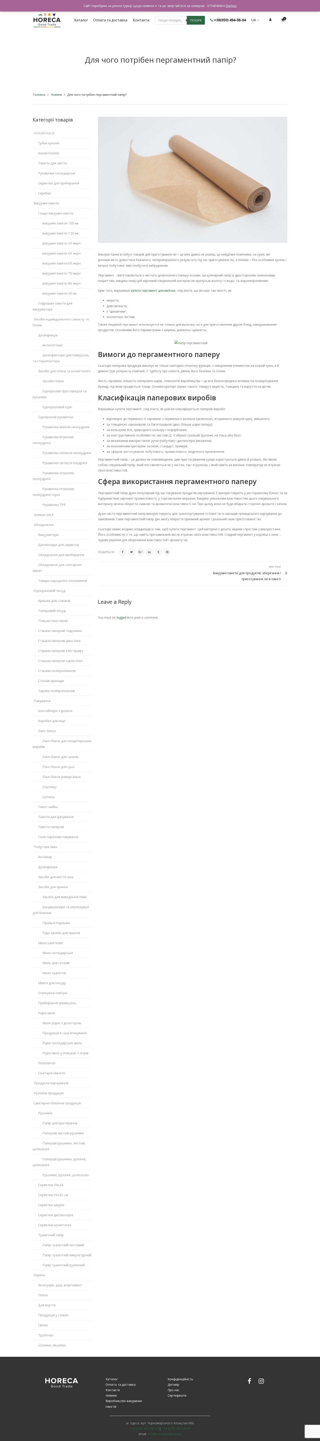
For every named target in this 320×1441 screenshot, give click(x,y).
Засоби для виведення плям (64, 897)
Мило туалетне (54, 973)
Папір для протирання (59, 1123)
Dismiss (231, 6)
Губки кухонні (48, 143)
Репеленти (46, 1063)
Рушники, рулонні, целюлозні (65, 1175)
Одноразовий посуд (50, 590)
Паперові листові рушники (63, 1133)
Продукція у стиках (53, 1315)
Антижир (45, 857)
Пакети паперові (51, 827)
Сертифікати (177, 1395)
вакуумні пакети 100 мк (60, 223)
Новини (56, 95)
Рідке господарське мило (62, 1043)
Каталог (112, 1379)
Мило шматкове (50, 943)
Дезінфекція (47, 335)
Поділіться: (106, 552)
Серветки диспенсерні (55, 1215)
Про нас (173, 1390)
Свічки (43, 1325)
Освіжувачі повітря (52, 993)
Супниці (48, 797)
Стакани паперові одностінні (60, 660)
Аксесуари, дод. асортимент (60, 1285)
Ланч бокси (47, 731)
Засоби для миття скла (55, 877)
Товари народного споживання (62, 580)
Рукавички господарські (56, 173)
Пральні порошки (56, 923)
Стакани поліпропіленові (57, 670)
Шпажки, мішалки (52, 1345)
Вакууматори (48, 534)
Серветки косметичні (54, 1225)
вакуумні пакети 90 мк (59, 293)
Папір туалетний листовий (63, 1245)
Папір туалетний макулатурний (66, 1255)
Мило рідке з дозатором (61, 1023)
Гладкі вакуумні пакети (55, 213)
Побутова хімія (45, 847)
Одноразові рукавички (55, 417)
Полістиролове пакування (58, 837)
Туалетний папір (51, 1235)
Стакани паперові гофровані (60, 630)
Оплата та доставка (121, 1384)
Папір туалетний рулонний (63, 1265)
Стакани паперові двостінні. (59, 640)
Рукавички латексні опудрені (64, 463)
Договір (173, 1384)
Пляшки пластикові (53, 620)
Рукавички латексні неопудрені (66, 453)
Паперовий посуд (52, 610)
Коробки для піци (51, 721)
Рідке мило (46, 1013)
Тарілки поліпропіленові (56, 691)
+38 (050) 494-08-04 (144, 1428)
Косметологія (48, 153)
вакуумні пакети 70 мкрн (61, 273)
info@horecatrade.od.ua (165, 1434)
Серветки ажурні (51, 1205)
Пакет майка (48, 807)
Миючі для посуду (52, 983)
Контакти (113, 1390)
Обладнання (43, 524)
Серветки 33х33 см (53, 1195)
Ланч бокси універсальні (61, 776)
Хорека (39, 1275)
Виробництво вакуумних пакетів (124, 1403)
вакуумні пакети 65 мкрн (61, 263)
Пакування (42, 701)
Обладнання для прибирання (61, 554)
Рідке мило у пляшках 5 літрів (65, 1053)
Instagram (261, 1381)
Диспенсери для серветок (58, 544)
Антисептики (52, 345)
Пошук (196, 20)
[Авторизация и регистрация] (270, 19)
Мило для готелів (55, 963)
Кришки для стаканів (54, 600)
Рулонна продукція (49, 1093)
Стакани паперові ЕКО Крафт (60, 650)
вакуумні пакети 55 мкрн (61, 243)
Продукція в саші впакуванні (64, 1033)
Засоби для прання (53, 887)
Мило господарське (57, 953)
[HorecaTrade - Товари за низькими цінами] (47, 20)
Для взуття (47, 1305)
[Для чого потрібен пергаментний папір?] (192, 180)
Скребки (44, 193)
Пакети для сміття (52, 163)
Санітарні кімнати (51, 1073)
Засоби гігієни (53, 381)
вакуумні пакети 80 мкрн (61, 283)
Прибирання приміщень (57, 1003)
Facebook (249, 1381)
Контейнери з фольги (55, 711)
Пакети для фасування (56, 817)
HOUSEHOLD (44, 133)
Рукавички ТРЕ (54, 504)
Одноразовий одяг (57, 407)
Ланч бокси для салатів (60, 756)
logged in (123, 617)
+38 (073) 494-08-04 (176, 1428)
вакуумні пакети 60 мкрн (61, 253)
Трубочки (45, 1335)
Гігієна (43, 1295)
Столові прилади (51, 680)
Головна (39, 95)
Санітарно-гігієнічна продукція (57, 1103)
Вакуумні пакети (46, 203)
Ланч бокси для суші (58, 766)
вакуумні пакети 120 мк (60, 233)
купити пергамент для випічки (153, 290)
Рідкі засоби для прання (61, 933)
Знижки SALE (44, 514)
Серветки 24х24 (50, 1185)
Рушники (45, 1113)
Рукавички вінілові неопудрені (65, 427)
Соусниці (49, 786)
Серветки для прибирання (58, 183)
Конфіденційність (180, 1379)
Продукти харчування (51, 1083)
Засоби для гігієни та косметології (64, 371)
